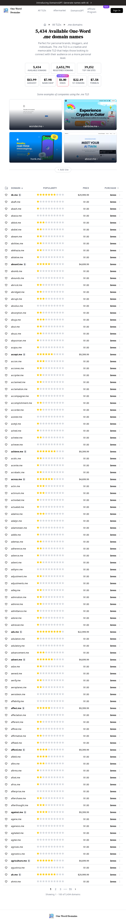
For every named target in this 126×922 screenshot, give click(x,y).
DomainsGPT (77, 10)
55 (70, 889)
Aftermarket (59, 10)
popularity (50, 187)
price (86, 187)
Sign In (116, 10)
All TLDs (42, 10)
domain (15, 187)
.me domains (75, 24)
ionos (113, 194)
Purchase (110, 187)
